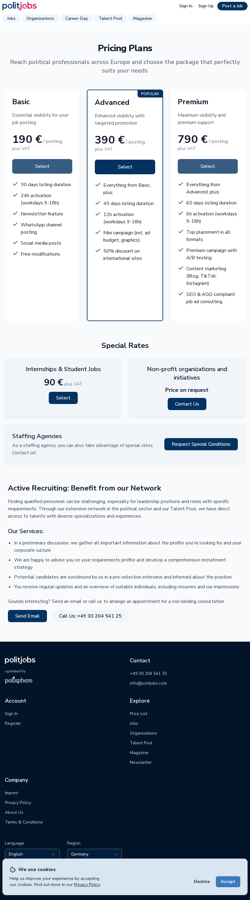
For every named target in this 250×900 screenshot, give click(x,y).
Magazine (142, 18)
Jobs (11, 18)
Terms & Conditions (24, 822)
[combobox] (32, 854)
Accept (228, 881)
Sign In (185, 6)
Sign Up (206, 6)
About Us (14, 812)
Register (13, 723)
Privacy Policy (87, 885)
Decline (202, 881)
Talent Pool (110, 18)
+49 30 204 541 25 (148, 673)
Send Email (27, 616)
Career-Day (76, 18)
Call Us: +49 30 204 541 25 (90, 616)
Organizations (40, 18)
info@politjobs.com (148, 683)
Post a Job (232, 6)
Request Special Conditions (201, 444)
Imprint (11, 793)
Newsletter (141, 762)
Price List (138, 714)
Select (42, 166)
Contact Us (187, 404)
